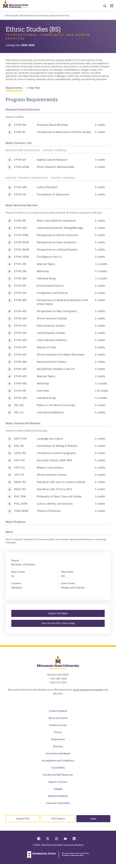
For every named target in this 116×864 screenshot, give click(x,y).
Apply (93, 818)
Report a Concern (58, 782)
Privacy (58, 732)
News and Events (58, 718)
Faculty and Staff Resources (58, 774)
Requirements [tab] (14, 87)
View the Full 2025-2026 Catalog (58, 623)
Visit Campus (58, 818)
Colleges (58, 789)
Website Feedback (58, 796)
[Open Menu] (111, 5)
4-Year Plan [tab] (33, 87)
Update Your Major (58, 613)
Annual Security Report (58, 753)
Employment (58, 739)
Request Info (22, 818)
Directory (58, 746)
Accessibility (58, 767)
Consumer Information (58, 803)
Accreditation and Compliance (58, 760)
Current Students (58, 711)
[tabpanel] (58, 320)
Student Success (58, 725)
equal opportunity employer (88, 689)
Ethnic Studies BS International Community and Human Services (37, 15)
